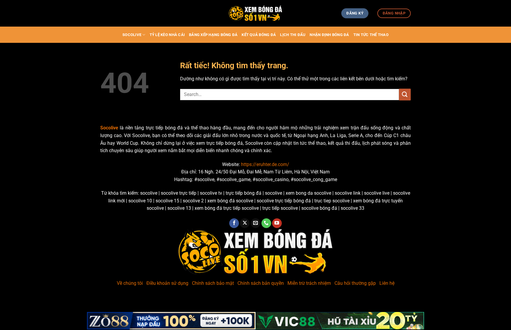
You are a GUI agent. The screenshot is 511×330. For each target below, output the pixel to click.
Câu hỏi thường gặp (355, 283)
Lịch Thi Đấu (292, 34)
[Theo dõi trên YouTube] (277, 223)
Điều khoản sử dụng (167, 283)
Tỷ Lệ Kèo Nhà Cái (167, 34)
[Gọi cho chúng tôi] (266, 223)
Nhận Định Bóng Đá (329, 34)
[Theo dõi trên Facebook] (234, 223)
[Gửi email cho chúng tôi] (256, 223)
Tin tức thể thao (371, 34)
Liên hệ (386, 283)
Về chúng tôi (130, 283)
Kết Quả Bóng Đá (259, 34)
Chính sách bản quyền (260, 283)
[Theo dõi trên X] (245, 223)
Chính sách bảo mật (213, 283)
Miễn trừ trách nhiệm (309, 283)
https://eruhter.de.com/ (265, 164)
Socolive (131, 34)
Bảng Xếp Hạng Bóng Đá (213, 34)
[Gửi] (405, 94)
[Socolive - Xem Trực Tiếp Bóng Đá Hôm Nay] (255, 13)
